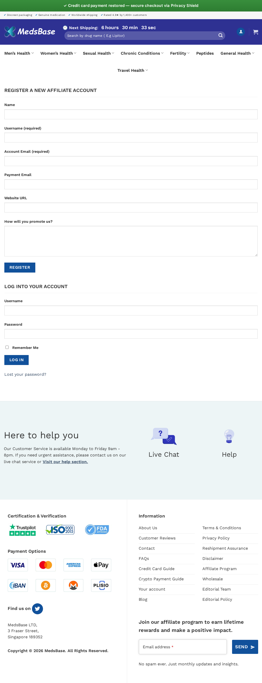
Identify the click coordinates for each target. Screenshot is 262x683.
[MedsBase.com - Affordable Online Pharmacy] (29, 32)
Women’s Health (56, 53)
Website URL (15, 198)
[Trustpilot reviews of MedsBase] (26, 530)
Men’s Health (17, 53)
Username (22, 128)
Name (9, 105)
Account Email (26, 151)
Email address (158, 646)
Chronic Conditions (140, 53)
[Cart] (255, 32)
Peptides (205, 53)
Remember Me (24, 348)
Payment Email (17, 175)
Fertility (178, 53)
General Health (236, 53)
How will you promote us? (28, 221)
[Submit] (220, 35)
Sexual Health (97, 53)
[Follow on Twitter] (37, 608)
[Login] (241, 32)
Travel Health (130, 70)
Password (13, 324)
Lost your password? (25, 374)
